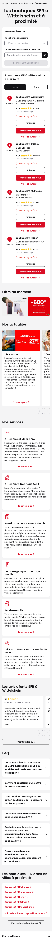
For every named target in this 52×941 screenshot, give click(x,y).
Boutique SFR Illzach (27, 238)
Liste (15, 87)
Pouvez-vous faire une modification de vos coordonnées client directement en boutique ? (22, 856)
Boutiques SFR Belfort (15, 897)
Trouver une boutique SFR (13, 3)
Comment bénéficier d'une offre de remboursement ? (22, 784)
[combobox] (23, 55)
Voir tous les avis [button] (26, 742)
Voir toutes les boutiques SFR (26, 923)
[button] (45, 55)
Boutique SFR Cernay (27, 144)
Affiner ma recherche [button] (17, 43)
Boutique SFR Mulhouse (29, 191)
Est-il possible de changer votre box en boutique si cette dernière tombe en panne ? (23, 800)
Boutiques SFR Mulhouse (16, 887)
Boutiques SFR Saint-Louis (17, 892)
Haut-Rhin (30, 3)
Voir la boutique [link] (29, 137)
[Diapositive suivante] (47, 411)
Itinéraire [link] (30, 123)
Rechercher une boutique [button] (26, 62)
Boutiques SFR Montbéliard (18, 907)
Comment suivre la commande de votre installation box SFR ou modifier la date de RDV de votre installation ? (23, 767)
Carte (37, 87)
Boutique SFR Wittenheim (30, 97)
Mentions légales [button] (11, 936)
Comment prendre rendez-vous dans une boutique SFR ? (22, 815)
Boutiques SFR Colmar (15, 902)
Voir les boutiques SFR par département (24, 913)
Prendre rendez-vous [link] (30, 130)
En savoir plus (25, 466)
